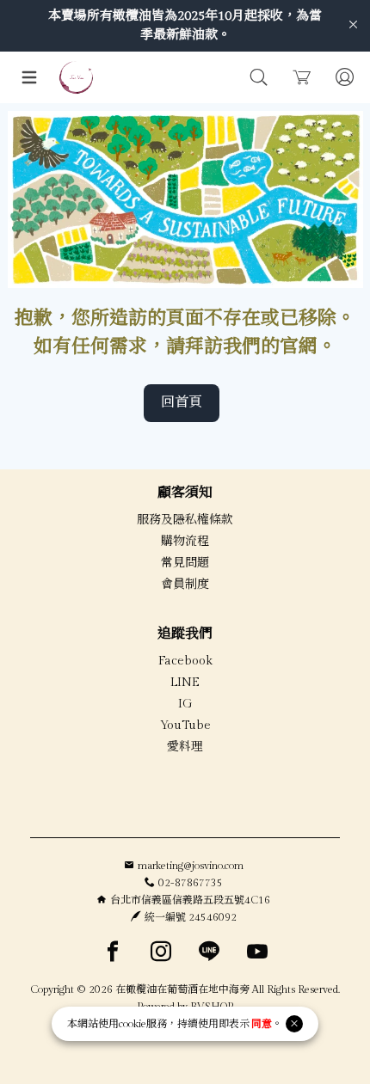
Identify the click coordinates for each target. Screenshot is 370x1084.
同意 (261, 1024)
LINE (185, 682)
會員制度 (185, 584)
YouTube (185, 725)
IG (185, 704)
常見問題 (185, 563)
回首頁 (181, 403)
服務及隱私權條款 (185, 520)
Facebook (185, 661)
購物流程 (185, 541)
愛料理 (185, 747)
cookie (132, 1024)
